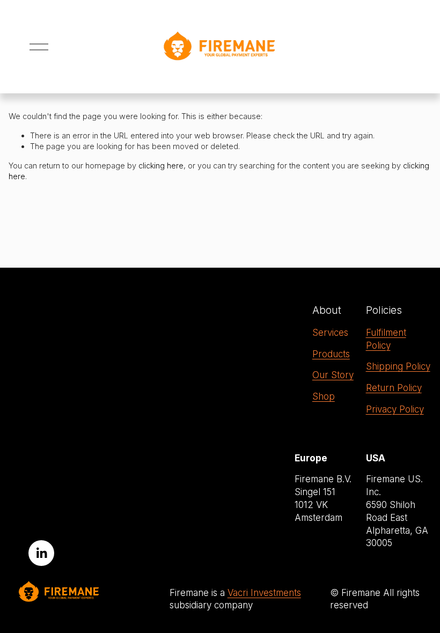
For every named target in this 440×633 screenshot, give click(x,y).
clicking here (161, 165)
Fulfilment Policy (386, 339)
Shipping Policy (398, 366)
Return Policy (394, 387)
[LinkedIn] (41, 553)
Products (331, 354)
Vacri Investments (264, 592)
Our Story (333, 375)
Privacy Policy (395, 409)
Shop (323, 396)
